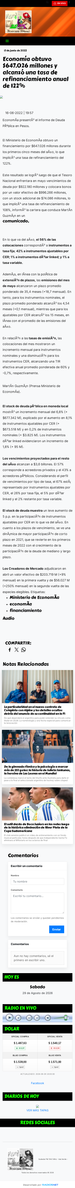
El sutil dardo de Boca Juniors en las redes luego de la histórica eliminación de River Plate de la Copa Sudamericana (36, 828)
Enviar (56, 929)
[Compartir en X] (16, 650)
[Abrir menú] (7, 41)
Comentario (17, 890)
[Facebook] (71, 3)
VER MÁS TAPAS (37, 1110)
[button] (49, 3)
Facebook (37, 1083)
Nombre (15, 875)
